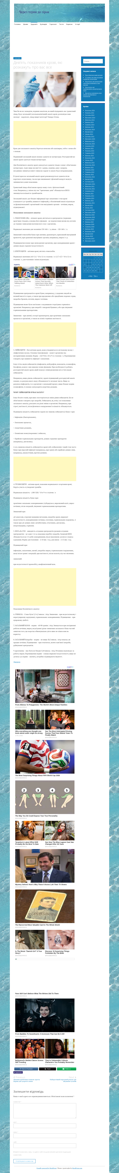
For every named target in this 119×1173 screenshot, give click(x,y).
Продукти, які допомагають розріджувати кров (92, 89)
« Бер (90, 276)
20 (90, 267)
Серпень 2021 (89, 191)
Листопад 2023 (90, 139)
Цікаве (25, 24)
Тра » (96, 276)
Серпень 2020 (89, 219)
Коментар (17, 1102)
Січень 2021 (89, 208)
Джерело (16, 662)
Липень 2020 (89, 222)
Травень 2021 (89, 198)
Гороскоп (53, 24)
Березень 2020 (90, 231)
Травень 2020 (89, 227)
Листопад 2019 (90, 241)
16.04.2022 (17, 58)
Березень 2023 (90, 158)
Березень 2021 (90, 203)
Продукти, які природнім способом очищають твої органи (92, 83)
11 (84, 264)
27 (90, 271)
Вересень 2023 (90, 144)
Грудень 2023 (89, 136)
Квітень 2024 (89, 127)
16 (98, 264)
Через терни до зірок (34, 12)
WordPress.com (77, 1168)
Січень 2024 (89, 134)
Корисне (69, 24)
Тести (61, 24)
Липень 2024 (89, 122)
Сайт (15, 1142)
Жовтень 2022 (89, 162)
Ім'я (15, 1122)
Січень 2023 (89, 160)
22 (95, 267)
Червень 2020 (89, 224)
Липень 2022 (89, 167)
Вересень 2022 (90, 165)
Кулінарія (43, 24)
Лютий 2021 (89, 205)
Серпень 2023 (89, 146)
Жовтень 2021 (89, 186)
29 (95, 271)
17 (101, 264)
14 (93, 264)
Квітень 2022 (89, 174)
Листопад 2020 (90, 212)
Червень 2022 (89, 170)
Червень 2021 (89, 196)
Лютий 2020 (89, 234)
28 (93, 271)
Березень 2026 (90, 110)
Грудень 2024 (89, 115)
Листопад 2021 (90, 184)
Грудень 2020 (89, 210)
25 (84, 271)
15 (95, 264)
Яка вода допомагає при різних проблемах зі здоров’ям (92, 94)
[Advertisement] (59, 43)
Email (15, 1132)
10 (101, 261)
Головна (17, 24)
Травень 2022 (89, 172)
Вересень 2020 (90, 217)
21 (93, 267)
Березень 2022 (90, 177)
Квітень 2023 (89, 155)
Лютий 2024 (89, 132)
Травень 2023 (89, 153)
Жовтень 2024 (89, 120)
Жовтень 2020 (89, 215)
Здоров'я (19, 1072)
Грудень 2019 (89, 238)
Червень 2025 (89, 113)
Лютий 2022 (89, 179)
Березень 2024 (90, 129)
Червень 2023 (89, 151)
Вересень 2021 (90, 189)
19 (87, 267)
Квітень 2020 (89, 229)
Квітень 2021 (89, 200)
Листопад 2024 (90, 117)
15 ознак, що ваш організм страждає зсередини (93, 78)
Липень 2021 (89, 193)
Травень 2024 (89, 125)
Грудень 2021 (89, 182)
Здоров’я (34, 24)
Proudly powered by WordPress (46, 1168)
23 (98, 267)
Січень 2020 (89, 236)
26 (87, 271)
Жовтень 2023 (89, 141)
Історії (77, 24)
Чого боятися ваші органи (93, 75)
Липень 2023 (89, 148)
